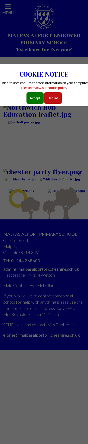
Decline (53, 98)
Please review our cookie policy (44, 88)
